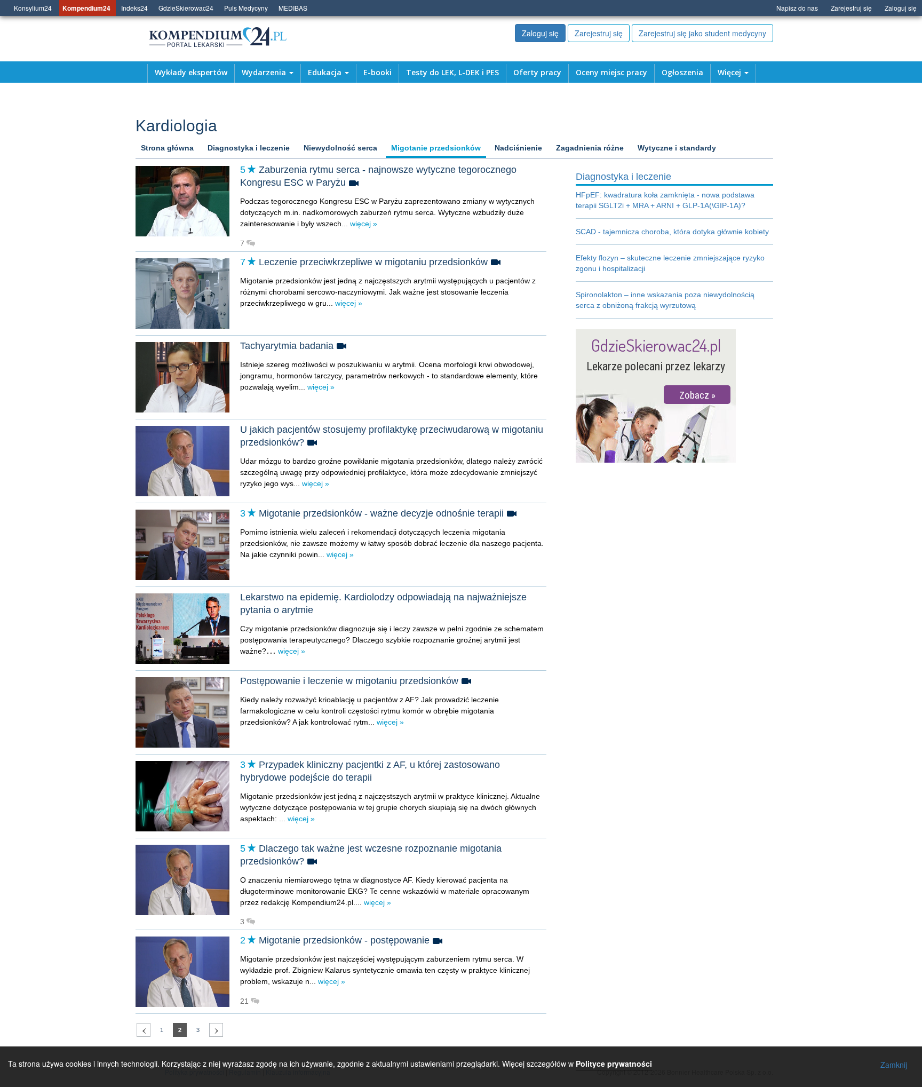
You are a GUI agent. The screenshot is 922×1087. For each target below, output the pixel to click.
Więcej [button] (730, 72)
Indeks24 (134, 7)
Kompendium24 (86, 8)
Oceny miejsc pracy (611, 72)
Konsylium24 (33, 7)
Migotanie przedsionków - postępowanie (344, 940)
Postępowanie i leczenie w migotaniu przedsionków (349, 681)
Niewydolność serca (340, 148)
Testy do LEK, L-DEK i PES (452, 72)
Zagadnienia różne (590, 148)
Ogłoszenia (682, 72)
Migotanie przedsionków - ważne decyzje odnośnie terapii (381, 513)
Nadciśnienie (518, 148)
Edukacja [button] (326, 72)
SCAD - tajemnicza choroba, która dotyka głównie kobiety (672, 231)
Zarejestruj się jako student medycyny (702, 33)
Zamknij (893, 1064)
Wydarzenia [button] (265, 72)
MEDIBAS (293, 7)
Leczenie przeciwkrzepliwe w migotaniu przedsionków (373, 262)
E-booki (377, 72)
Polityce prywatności (614, 1063)
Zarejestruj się (851, 7)
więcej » (362, 223)
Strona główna (167, 148)
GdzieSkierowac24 (185, 7)
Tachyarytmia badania (286, 345)
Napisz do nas (797, 7)
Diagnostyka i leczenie (249, 148)
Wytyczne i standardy (677, 148)
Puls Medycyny (246, 7)
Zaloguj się (901, 7)
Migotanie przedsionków (436, 148)
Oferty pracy (537, 72)
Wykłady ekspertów (191, 72)
